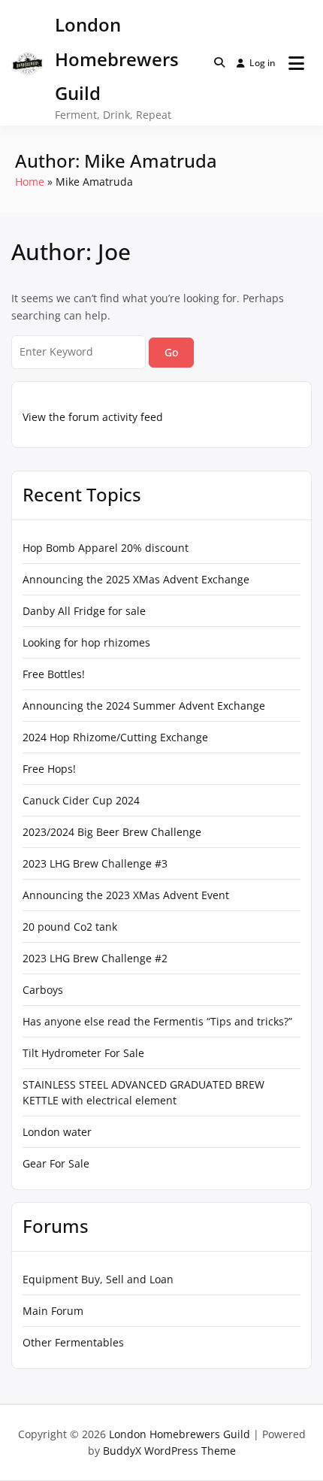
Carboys (43, 990)
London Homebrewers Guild (117, 58)
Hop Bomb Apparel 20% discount (106, 548)
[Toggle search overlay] (219, 62)
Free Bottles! (54, 674)
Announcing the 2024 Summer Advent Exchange (144, 705)
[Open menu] (296, 63)
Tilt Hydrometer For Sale (83, 1053)
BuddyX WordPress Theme (169, 1450)
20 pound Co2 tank (70, 926)
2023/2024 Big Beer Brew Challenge (112, 832)
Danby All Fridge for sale (84, 611)
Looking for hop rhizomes (86, 642)
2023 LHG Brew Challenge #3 (95, 863)
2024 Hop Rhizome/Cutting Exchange (115, 737)
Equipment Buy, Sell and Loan (98, 1279)
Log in (262, 62)
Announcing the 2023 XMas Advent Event (126, 895)
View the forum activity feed (93, 417)
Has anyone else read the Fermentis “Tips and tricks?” (157, 1021)
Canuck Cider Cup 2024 (81, 800)
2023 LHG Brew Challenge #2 (95, 958)
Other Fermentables (73, 1342)
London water (57, 1132)
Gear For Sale (56, 1163)
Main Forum (53, 1311)
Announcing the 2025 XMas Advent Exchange (136, 579)
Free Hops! (49, 769)
